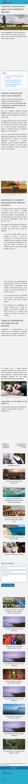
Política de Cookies (5, 781)
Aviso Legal (4, 780)
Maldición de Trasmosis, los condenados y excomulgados (5, 445)
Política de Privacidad (6, 778)
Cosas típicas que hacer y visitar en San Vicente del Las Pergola (21, 445)
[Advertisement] (14, 55)
